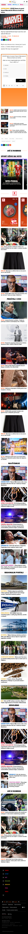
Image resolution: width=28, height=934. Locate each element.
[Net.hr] (10, 914)
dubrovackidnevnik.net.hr (7, 925)
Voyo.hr (10, 918)
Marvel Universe (19, 138)
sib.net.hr (12, 922)
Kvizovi (6, 138)
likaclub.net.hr (4, 927)
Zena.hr (6, 918)
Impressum (4, 904)
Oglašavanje (10, 904)
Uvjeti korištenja (17, 904)
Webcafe (7, 884)
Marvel (13, 141)
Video (6, 891)
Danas (7, 870)
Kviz (2, 138)
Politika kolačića (5, 907)
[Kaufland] (14, 193)
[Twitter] (4, 40)
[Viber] (8, 40)
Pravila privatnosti (13, 907)
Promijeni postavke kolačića (12, 910)
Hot (6, 877)
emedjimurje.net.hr (5, 922)
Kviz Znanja (12, 138)
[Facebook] (2, 40)
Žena (6, 888)
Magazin (7, 881)
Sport (6, 874)
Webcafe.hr (16, 36)
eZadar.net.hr (15, 925)
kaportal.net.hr (17, 922)
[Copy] (10, 40)
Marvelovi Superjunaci (6, 141)
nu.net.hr (20, 925)
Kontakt (3, 910)
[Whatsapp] (6, 40)
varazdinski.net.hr (5, 924)
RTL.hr (3, 918)
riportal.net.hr (12, 924)
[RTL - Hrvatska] (4, 914)
